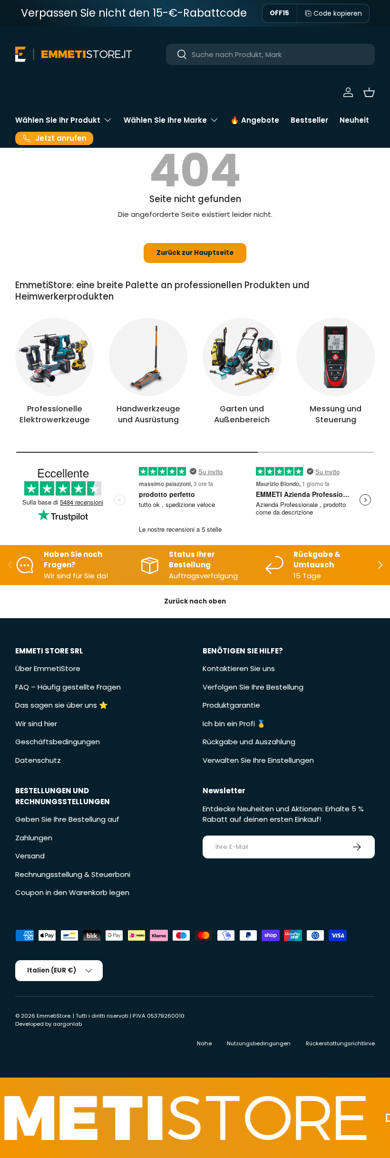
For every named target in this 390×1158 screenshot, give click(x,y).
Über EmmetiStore (47, 668)
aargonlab (67, 1024)
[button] (369, 92)
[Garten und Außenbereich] (242, 357)
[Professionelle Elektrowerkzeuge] (54, 357)
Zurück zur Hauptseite (195, 252)
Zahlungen (33, 838)
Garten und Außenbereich (242, 414)
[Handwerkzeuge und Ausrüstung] (148, 357)
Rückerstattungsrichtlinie (340, 1043)
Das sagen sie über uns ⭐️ (61, 705)
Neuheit (354, 120)
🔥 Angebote (254, 120)
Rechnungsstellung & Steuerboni (72, 874)
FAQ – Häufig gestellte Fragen (68, 687)
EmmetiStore (53, 1016)
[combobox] (270, 54)
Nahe (204, 1043)
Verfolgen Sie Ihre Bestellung (253, 687)
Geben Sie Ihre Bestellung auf (67, 819)
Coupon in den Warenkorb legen (72, 892)
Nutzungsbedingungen (259, 1043)
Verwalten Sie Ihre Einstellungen (258, 760)
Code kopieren (337, 13)
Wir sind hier (36, 724)
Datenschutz (38, 760)
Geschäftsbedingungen (57, 742)
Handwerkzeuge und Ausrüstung (148, 414)
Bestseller (309, 120)
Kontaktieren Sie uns (239, 668)
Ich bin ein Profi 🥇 (234, 724)
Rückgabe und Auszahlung (249, 742)
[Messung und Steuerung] (335, 357)
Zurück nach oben (195, 601)
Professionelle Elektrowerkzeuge (55, 414)
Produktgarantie (231, 705)
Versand (30, 856)
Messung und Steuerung (335, 414)
